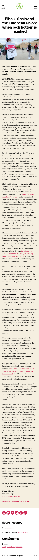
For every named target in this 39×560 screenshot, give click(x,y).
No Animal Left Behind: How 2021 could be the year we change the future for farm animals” (19, 371)
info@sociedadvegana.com (12, 496)
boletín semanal (23, 532)
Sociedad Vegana (16, 556)
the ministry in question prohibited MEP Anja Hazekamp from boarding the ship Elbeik (17, 253)
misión (10, 528)
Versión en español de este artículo (15, 501)
